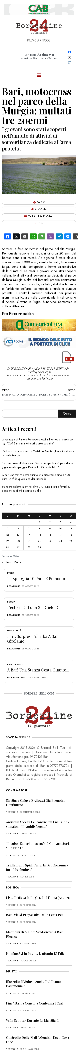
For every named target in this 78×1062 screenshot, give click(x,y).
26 (7, 547)
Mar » (17, 562)
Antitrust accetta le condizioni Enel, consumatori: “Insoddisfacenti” (37, 824)
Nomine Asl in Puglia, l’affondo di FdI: (35, 953)
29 (39, 547)
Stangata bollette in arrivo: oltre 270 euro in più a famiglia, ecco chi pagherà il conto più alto (36, 489)
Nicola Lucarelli (17, 677)
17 (60, 535)
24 (60, 541)
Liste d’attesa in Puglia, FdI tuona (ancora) (38, 897)
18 (70, 535)
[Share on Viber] (50, 236)
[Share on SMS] (41, 236)
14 (29, 535)
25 (70, 541)
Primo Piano (15, 664)
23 (50, 541)
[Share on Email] (24, 236)
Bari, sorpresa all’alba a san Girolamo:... (33, 638)
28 (29, 547)
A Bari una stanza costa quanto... (38, 669)
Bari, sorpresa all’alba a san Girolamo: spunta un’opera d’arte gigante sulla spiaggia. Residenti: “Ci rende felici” (37, 465)
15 (39, 535)
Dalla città (14, 630)
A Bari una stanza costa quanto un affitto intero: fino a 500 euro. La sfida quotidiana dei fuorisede (36, 477)
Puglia (11, 601)
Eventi (11, 572)
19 (7, 541)
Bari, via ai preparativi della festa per (34, 915)
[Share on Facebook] (7, 236)
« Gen (6, 562)
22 (39, 541)
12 (7, 535)
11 (71, 528)
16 (50, 535)
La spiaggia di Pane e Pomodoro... (39, 578)
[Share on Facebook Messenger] (67, 236)
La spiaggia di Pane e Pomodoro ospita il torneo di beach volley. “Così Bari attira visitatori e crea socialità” (38, 441)
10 (60, 528)
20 (18, 541)
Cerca (67, 413)
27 (18, 547)
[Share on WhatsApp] (33, 236)
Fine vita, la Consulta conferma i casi (34, 1003)
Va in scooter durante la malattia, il (32, 1020)
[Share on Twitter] (16, 236)
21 (29, 541)
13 (18, 535)
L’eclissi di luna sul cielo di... (35, 607)
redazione (13, 586)
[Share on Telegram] (59, 236)
